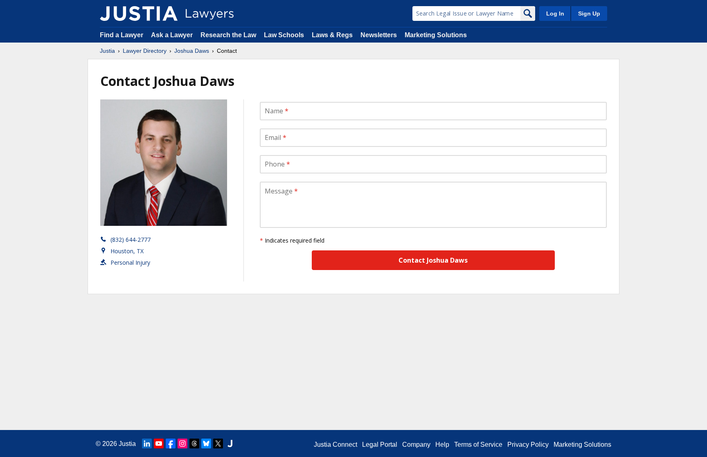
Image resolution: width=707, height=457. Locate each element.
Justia (107, 50)
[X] (218, 443)
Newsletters (378, 35)
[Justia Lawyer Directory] (139, 13)
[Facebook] (171, 443)
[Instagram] (182, 443)
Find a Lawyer (121, 35)
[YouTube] (159, 443)
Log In (555, 13)
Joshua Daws (191, 50)
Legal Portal (379, 444)
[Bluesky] (206, 443)
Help (442, 444)
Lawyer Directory (145, 50)
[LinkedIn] (147, 443)
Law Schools (284, 35)
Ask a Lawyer (172, 35)
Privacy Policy (528, 444)
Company (416, 444)
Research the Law (228, 35)
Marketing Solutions (436, 35)
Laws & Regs (332, 35)
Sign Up (589, 13)
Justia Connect (335, 444)
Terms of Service (478, 444)
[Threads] (194, 443)
